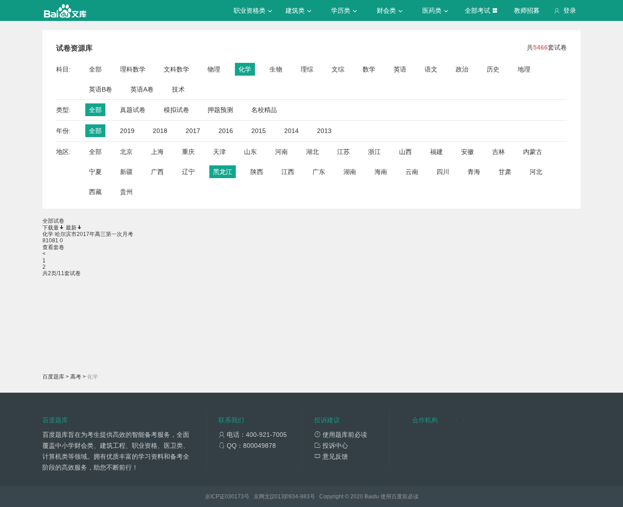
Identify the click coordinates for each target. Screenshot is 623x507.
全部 (95, 69)
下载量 (50, 228)
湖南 (349, 171)
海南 (380, 171)
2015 (258, 130)
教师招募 (527, 10)
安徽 (467, 151)
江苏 (343, 151)
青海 (473, 171)
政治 (462, 69)
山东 (250, 151)
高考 (75, 377)
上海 (157, 151)
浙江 (374, 151)
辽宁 (188, 171)
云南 (411, 171)
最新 (71, 228)
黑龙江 (222, 171)
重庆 (188, 151)
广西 (157, 171)
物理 (214, 69)
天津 (219, 151)
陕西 (256, 171)
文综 (338, 69)
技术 (178, 89)
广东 (318, 171)
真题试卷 (132, 109)
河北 (536, 171)
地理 (524, 69)
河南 (281, 151)
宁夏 (95, 171)
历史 (493, 69)
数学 (369, 69)
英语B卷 (100, 89)
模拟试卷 (176, 109)
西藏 (95, 191)
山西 (405, 151)
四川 (442, 171)
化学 (245, 69)
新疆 (126, 171)
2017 (193, 130)
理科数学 (132, 69)
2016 (225, 130)
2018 (160, 130)
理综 (307, 69)
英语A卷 (142, 89)
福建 (436, 151)
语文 (431, 69)
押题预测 (220, 109)
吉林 (498, 151)
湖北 (312, 151)
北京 (126, 151)
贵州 (126, 191)
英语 (400, 69)
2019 (127, 130)
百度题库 (53, 377)
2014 (291, 130)
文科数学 (176, 69)
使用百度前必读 (399, 496)
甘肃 (504, 171)
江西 (287, 171)
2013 (324, 130)
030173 (234, 496)
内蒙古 (532, 151)
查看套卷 (53, 247)
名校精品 (264, 109)
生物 (276, 69)
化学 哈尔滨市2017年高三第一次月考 (87, 234)
